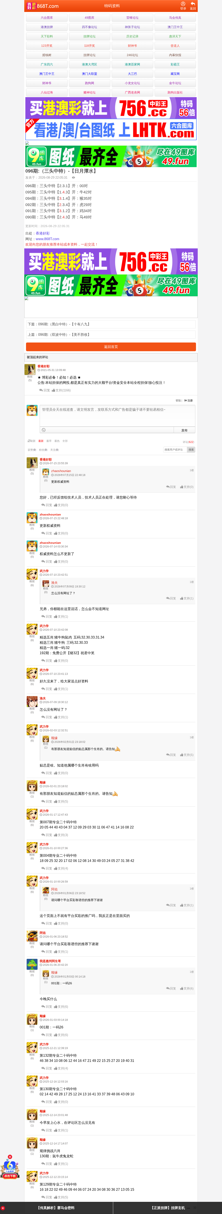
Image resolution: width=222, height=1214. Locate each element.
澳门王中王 (175, 27)
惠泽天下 (175, 36)
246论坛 (132, 55)
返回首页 (111, 347)
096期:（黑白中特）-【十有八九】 (64, 324)
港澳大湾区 (89, 64)
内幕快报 (175, 55)
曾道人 (175, 45)
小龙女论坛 (132, 83)
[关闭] (10, 1157)
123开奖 (46, 45)
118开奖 (89, 45)
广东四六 (47, 64)
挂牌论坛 (89, 36)
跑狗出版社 (175, 92)
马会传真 (175, 17)
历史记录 (132, 36)
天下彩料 (47, 36)
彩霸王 (175, 64)
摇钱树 (46, 55)
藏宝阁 (175, 73)
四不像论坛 (89, 27)
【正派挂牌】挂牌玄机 (167, 1208)
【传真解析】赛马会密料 (55, 1208)
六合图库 (47, 17)
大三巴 (132, 73)
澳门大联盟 (89, 73)
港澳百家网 (132, 64)
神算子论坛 (132, 27)
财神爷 (132, 45)
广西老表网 (132, 92)
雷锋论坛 (132, 17)
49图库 (89, 17)
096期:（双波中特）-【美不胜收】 (64, 334)
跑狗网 (89, 83)
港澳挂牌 (47, 27)
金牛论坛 (175, 83)
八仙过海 (47, 92)
